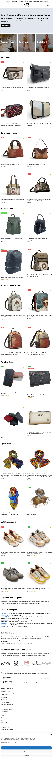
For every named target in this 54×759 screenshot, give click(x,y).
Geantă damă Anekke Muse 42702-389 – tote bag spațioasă (12, 200)
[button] (51, 734)
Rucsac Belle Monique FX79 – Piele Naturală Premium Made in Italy (11, 239)
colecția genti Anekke (5, 615)
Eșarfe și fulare (4, 623)
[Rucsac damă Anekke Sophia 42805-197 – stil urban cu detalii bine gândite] (13, 301)
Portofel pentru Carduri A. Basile (8, 434)
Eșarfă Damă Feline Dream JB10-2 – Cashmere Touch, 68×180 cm (38, 513)
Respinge (26, 751)
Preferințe (26, 755)
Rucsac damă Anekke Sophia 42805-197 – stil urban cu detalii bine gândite (13, 316)
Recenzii (3, 717)
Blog (2, 720)
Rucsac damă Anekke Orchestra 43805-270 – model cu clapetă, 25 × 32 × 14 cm (39, 275)
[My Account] (48, 5)
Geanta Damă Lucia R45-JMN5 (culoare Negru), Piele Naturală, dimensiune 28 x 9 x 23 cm (38, 88)
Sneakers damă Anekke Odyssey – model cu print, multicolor (13, 553)
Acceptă (26, 747)
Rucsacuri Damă (7, 42)
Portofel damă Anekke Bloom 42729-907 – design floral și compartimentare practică (39, 433)
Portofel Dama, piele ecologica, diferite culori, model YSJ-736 (38, 395)
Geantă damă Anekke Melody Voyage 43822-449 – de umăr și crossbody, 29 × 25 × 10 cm (39, 164)
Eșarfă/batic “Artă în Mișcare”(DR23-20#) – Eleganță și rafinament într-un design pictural (13, 513)
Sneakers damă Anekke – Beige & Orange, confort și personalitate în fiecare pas (39, 553)
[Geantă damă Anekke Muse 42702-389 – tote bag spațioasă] (13, 185)
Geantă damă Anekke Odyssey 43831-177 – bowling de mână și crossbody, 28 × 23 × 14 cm (13, 164)
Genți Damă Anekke (9, 133)
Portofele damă (4, 620)
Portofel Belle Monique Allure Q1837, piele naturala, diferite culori (13, 393)
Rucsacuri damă (5, 616)
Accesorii (3, 626)
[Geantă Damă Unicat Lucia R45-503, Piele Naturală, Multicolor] (39, 109)
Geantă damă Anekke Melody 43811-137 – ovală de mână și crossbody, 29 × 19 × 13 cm (39, 200)
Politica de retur (4, 722)
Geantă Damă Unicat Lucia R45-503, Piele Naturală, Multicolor (39, 124)
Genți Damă (23, 42)
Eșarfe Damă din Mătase (7, 709)
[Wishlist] (24, 63)
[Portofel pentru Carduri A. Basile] (13, 419)
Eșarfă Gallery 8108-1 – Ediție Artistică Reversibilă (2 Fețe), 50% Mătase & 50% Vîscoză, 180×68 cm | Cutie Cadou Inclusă (13, 475)
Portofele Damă (7, 362)
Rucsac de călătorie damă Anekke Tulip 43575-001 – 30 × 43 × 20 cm (39, 316)
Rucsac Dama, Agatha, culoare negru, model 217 (12, 277)
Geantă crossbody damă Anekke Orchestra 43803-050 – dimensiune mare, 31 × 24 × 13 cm (13, 88)
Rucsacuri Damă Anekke (11, 285)
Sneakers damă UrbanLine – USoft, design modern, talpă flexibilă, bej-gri (13, 589)
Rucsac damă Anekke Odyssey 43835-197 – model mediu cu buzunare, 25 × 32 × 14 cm (13, 353)
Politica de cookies (5, 732)
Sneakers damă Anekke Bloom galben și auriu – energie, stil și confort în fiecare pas (38, 589)
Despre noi (3, 715)
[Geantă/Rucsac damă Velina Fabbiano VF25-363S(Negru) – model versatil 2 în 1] (39, 224)
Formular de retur (5, 725)
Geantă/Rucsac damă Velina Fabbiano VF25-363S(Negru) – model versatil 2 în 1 (37, 239)
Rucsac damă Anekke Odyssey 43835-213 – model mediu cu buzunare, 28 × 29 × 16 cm (39, 353)
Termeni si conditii (5, 727)
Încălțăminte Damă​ (8, 522)
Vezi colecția (5, 25)
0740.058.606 (9, 688)
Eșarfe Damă (41, 42)
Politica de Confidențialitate (7, 729)
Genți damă (3, 613)
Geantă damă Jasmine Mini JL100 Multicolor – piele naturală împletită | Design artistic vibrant (13, 124)
